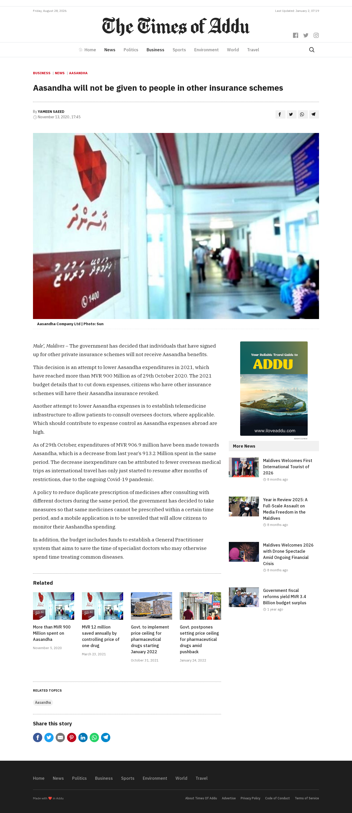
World (233, 49)
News (109, 49)
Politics (131, 49)
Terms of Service (307, 798)
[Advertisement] (274, 669)
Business (155, 49)
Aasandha (78, 73)
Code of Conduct (277, 798)
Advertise (229, 798)
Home (90, 49)
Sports (179, 49)
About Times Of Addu (201, 798)
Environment (206, 49)
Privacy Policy (250, 798)
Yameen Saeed (51, 111)
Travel (253, 49)
